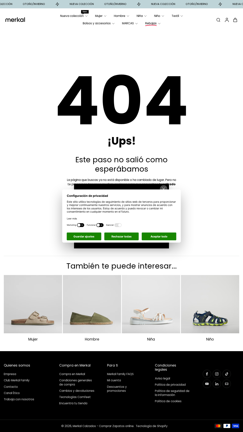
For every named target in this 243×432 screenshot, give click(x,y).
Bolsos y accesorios (97, 23)
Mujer (99, 16)
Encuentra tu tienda (73, 403)
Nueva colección (72, 16)
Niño (157, 16)
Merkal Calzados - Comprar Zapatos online (103, 426)
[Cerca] (163, 189)
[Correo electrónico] (226, 384)
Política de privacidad (170, 384)
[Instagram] (217, 374)
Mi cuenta (114, 380)
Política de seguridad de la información (172, 393)
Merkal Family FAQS (120, 374)
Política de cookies (168, 401)
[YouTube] (207, 384)
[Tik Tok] (226, 374)
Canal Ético (12, 393)
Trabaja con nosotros (19, 399)
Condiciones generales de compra (75, 382)
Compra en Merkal (72, 374)
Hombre (119, 16)
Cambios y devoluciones (76, 391)
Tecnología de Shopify (152, 426)
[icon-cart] (235, 19)
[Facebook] (207, 374)
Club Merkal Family (17, 380)
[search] (218, 20)
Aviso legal (162, 378)
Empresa (10, 374)
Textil (175, 16)
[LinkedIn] (217, 384)
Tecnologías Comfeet (75, 397)
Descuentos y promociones (117, 389)
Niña (140, 16)
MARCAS (128, 23)
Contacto (11, 387)
